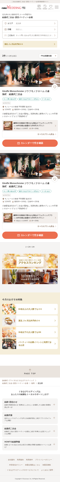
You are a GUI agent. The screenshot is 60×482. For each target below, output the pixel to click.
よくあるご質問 (47, 470)
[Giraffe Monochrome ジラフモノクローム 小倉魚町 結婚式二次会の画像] (30, 74)
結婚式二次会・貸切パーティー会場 (15, 383)
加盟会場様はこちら (32, 465)
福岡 (33, 383)
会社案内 (11, 460)
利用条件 (29, 460)
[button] (30, 404)
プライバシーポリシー (43, 460)
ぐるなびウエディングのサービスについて (23, 470)
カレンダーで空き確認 (32, 143)
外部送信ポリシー (16, 465)
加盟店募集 (46, 465)
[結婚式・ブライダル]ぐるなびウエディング (18, 380)
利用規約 (20, 460)
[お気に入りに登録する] (55, 87)
